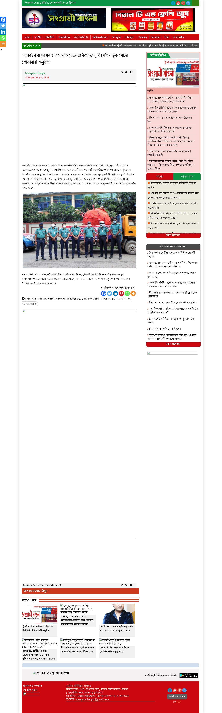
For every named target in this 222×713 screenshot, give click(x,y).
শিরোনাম (25, 304)
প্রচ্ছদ (27, 37)
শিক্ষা (166, 37)
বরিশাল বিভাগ (81, 37)
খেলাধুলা (129, 37)
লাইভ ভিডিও (126, 299)
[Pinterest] (121, 293)
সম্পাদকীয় (178, 37)
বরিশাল (90, 299)
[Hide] (1, 50)
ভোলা (108, 299)
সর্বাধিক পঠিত (186, 176)
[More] (133, 293)
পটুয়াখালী (67, 299)
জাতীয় (38, 37)
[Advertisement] (79, 561)
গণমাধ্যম (142, 37)
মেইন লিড (116, 299)
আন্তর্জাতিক (64, 37)
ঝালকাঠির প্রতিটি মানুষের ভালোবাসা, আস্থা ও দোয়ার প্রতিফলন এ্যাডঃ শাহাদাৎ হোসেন (136, 46)
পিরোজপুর (76, 299)
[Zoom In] (122, 72)
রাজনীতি (50, 37)
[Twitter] (109, 293)
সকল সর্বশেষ (173, 235)
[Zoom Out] (126, 72)
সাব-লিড (33, 304)
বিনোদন (155, 37)
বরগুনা (83, 299)
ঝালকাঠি (51, 299)
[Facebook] (103, 293)
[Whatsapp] (127, 293)
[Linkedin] (115, 293)
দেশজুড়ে (116, 37)
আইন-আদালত (100, 37)
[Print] (131, 72)
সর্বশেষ (159, 176)
